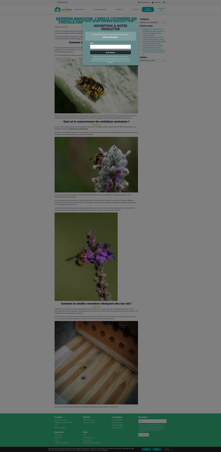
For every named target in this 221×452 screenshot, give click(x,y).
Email (91, 43)
